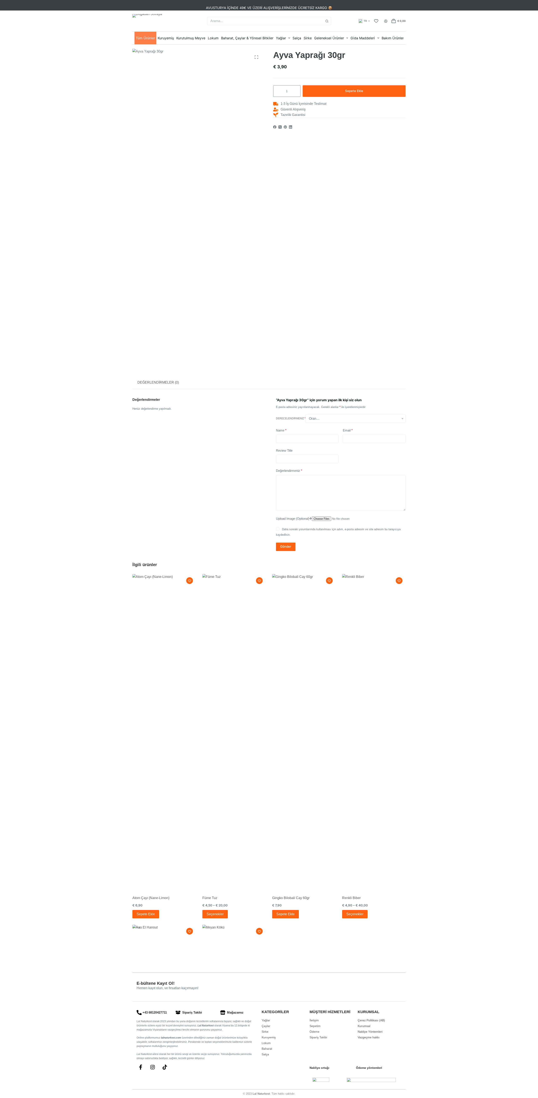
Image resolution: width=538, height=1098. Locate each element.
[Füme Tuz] (234, 731)
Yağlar (281, 38)
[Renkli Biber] (374, 731)
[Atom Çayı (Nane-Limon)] (164, 731)
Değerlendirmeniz (289, 470)
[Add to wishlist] (189, 580)
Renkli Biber (351, 898)
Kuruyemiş (166, 38)
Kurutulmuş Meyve (190, 38)
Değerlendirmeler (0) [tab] (158, 382)
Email (348, 430)
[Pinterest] (285, 127)
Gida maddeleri (363, 38)
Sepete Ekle (354, 91)
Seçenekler (215, 914)
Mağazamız (235, 1012)
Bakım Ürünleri (393, 38)
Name (281, 430)
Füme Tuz (209, 898)
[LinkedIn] (290, 127)
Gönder (285, 546)
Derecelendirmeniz (291, 418)
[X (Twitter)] (280, 127)
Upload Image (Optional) (292, 518)
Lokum (213, 38)
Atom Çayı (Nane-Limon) (150, 898)
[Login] (385, 21)
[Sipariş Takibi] (178, 1012)
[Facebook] (274, 127)
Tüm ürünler (145, 38)
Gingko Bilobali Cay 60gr (291, 898)
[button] (364, 21)
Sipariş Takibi (192, 1012)
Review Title (284, 450)
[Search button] (327, 21)
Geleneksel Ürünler (329, 38)
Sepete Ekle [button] (146, 914)
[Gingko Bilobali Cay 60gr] (304, 731)
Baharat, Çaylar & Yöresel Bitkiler (247, 38)
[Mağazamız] (222, 1012)
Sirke (308, 38)
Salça (297, 38)
